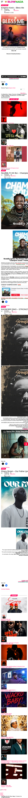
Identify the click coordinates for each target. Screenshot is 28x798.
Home (1, 793)
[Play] (3, 76)
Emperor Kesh (12, 88)
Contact (2, 795)
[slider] (24, 76)
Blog (1, 794)
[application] (14, 76)
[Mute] (21, 76)
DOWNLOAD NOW (14, 78)
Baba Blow (16, 10)
